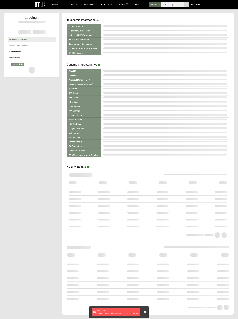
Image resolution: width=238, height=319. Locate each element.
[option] (32, 39)
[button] (57, 4)
